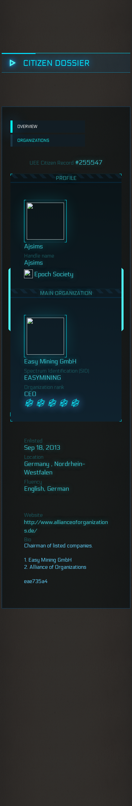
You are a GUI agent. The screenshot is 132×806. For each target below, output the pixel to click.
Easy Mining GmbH (50, 361)
